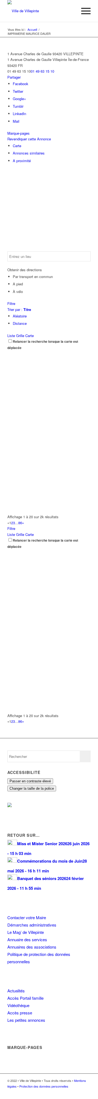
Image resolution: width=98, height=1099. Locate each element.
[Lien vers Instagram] (78, 1092)
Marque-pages (18, 133)
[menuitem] (70, 11)
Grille (20, 335)
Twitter (18, 91)
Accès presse (19, 1012)
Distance (20, 323)
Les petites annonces (26, 1020)
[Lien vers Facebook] (70, 1092)
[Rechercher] (70, 11)
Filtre (11, 303)
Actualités (16, 990)
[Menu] (83, 11)
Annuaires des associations (31, 947)
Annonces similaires (29, 153)
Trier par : (19, 309)
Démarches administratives (31, 925)
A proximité (22, 160)
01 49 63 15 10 (42, 71)
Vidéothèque (18, 1005)
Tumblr (18, 106)
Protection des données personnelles (43, 1086)
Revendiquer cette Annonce (29, 138)
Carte (17, 145)
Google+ (19, 98)
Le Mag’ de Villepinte (25, 932)
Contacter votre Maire (26, 917)
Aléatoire (20, 316)
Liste (11, 335)
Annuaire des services (27, 939)
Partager (14, 77)
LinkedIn (19, 113)
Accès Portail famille (25, 998)
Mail (16, 121)
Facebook (20, 83)
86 (20, 522)
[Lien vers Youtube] (86, 1092)
